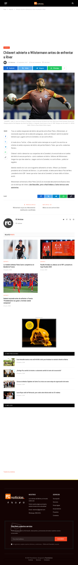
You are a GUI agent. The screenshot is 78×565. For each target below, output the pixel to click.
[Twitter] (5, 142)
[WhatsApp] (5, 152)
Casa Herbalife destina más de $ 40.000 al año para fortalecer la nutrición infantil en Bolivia (42, 359)
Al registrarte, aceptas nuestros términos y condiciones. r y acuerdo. (36, 544)
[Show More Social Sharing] (64, 68)
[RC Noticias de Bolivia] (39, 3)
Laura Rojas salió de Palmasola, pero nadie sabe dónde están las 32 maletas (38, 392)
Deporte (6, 47)
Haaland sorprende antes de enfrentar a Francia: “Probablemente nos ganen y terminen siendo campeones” (18, 300)
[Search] (72, 3)
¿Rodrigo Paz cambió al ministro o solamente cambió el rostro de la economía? (39, 370)
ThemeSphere (49, 558)
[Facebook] (5, 136)
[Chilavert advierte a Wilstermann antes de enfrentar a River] (39, 96)
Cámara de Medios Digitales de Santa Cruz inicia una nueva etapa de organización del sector (43, 381)
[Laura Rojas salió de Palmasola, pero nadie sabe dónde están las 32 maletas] (9, 395)
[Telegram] (5, 147)
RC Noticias (12, 62)
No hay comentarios (36, 62)
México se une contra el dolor (51, 208)
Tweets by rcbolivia (9, 472)
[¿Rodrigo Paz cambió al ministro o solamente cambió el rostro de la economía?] (9, 373)
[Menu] (5, 3)
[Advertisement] (39, 28)
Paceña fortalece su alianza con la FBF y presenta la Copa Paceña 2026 (56, 266)
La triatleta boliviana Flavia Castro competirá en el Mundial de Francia (18, 266)
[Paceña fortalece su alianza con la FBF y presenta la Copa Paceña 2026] (57, 249)
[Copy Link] (5, 157)
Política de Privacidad (48, 544)
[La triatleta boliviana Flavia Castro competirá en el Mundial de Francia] (20, 249)
